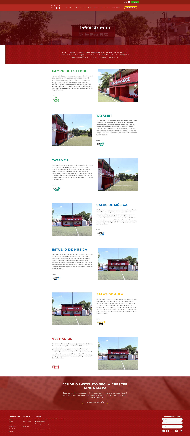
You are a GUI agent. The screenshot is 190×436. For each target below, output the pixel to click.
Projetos (78, 7)
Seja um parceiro (27, 421)
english (135, 2)
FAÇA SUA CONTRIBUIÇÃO (95, 402)
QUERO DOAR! (130, 7)
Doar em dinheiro (27, 419)
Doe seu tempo (26, 426)
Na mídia (11, 431)
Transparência (87, 7)
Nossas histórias (12, 428)
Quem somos (12, 419)
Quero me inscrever (172, 427)
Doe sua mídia (26, 423)
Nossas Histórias (116, 7)
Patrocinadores (106, 7)
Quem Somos (70, 7)
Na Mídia (96, 7)
